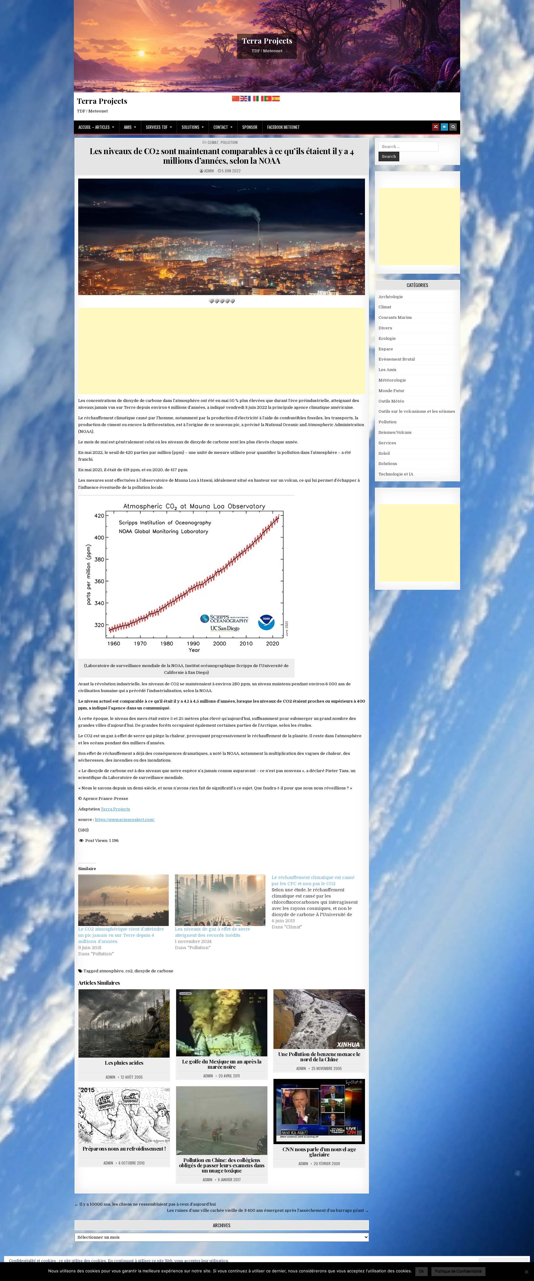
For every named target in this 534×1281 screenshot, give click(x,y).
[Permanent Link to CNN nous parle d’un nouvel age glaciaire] (319, 1111)
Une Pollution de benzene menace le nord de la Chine (319, 1057)
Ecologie (387, 338)
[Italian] (260, 98)
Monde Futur (392, 390)
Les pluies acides (124, 1062)
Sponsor (249, 127)
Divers (385, 328)
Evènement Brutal (397, 359)
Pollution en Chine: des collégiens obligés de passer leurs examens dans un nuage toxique (222, 1165)
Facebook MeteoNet (283, 127)
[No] (526, 1272)
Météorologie (392, 380)
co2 (129, 971)
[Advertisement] (221, 351)
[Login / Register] (444, 127)
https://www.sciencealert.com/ (125, 819)
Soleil (384, 453)
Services (387, 443)
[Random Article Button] (435, 127)
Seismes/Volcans (395, 432)
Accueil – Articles (94, 127)
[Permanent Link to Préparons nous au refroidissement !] (124, 1116)
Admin (209, 171)
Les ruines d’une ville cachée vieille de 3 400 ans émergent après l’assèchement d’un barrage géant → (268, 1210)
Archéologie (391, 296)
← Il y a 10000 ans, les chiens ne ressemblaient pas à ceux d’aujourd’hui (145, 1204)
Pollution (229, 142)
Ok (421, 1271)
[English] (244, 98)
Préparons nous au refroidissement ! (124, 1148)
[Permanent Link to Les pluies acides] (124, 1023)
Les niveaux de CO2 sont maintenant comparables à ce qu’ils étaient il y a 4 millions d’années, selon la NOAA (222, 156)
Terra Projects (267, 40)
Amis (128, 127)
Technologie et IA (396, 474)
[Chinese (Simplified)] (236, 98)
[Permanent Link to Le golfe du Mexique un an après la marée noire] (221, 1022)
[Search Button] (453, 127)
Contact (221, 127)
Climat (213, 142)
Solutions (190, 127)
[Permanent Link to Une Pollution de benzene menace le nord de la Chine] (319, 1019)
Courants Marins (395, 317)
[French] (252, 98)
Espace (386, 349)
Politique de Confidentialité (458, 1271)
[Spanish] (276, 98)
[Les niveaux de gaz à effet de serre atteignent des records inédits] (220, 900)
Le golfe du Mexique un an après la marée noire (221, 1064)
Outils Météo (391, 401)
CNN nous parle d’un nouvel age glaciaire (319, 1152)
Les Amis (387, 369)
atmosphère (111, 971)
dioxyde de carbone (153, 971)
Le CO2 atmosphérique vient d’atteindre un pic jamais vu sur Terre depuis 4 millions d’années (121, 935)
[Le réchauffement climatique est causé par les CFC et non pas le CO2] (320, 902)
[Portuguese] (268, 98)
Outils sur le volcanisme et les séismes (417, 411)
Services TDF (156, 127)
